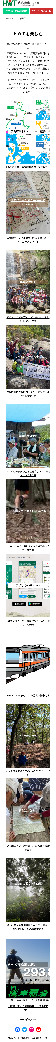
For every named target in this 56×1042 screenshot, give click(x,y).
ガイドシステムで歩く (28, 356)
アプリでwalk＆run (28, 585)
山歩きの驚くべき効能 (28, 883)
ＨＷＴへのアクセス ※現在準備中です (28, 695)
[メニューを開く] (5, 23)
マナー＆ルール (28, 735)
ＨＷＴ (28, 511)
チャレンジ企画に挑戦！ (22, 964)
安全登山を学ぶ (28, 810)
